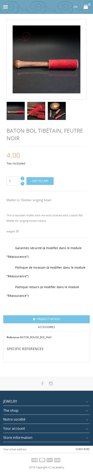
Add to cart (40, 181)
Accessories (46, 327)
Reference (13, 337)
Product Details (48, 319)
